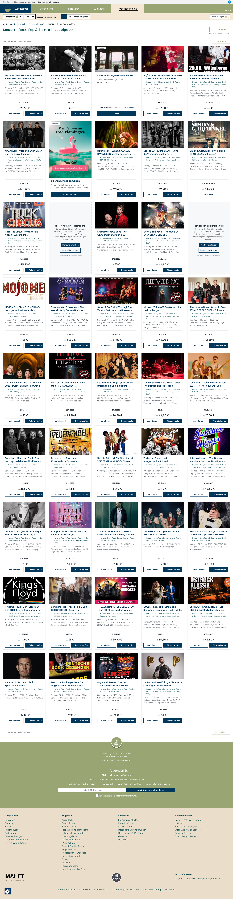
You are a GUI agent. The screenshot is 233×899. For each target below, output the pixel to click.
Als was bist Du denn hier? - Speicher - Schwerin (20, 684)
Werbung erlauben (70, 245)
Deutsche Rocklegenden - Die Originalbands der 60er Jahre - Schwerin (67, 685)
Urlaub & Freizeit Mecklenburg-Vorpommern (197, 878)
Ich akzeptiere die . (118, 796)
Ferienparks (11, 833)
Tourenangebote (70, 865)
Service (228, 10)
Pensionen (10, 819)
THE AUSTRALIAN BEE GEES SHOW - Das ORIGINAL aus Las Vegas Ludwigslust (115, 609)
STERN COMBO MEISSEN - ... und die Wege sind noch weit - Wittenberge (160, 153)
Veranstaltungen (36, 24)
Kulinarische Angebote (73, 833)
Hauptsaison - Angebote (74, 852)
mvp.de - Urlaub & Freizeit (116, 756)
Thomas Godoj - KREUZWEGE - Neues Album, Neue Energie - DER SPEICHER (115, 534)
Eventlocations (69, 826)
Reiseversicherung (152, 889)
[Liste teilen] (212, 29)
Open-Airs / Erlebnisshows (188, 829)
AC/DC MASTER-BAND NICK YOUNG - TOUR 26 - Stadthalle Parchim (162, 77)
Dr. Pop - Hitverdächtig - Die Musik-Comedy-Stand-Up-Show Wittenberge (162, 685)
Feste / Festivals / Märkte (188, 819)
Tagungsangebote (71, 839)
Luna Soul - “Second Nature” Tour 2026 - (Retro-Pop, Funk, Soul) (208, 384)
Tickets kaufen (35, 113)
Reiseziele (123, 839)
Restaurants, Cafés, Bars (130, 833)
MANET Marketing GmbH (120, 760)
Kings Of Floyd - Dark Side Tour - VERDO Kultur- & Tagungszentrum (23, 608)
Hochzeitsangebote (71, 856)
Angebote (67, 815)
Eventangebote (69, 836)
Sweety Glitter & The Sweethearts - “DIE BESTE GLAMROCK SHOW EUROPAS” (116, 461)
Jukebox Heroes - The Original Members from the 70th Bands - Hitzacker (207, 461)
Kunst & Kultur (125, 826)
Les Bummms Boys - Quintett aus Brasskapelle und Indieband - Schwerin (115, 385)
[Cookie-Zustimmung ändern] (8, 891)
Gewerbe (122, 836)
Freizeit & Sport (126, 823)
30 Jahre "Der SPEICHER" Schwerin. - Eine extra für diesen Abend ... (24, 77)
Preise (29, 16)
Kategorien (10, 16)
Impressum (84, 889)
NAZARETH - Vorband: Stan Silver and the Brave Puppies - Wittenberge (23, 153)
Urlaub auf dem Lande (16, 839)
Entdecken (123, 815)
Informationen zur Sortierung (219, 33)
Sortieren (221, 29)
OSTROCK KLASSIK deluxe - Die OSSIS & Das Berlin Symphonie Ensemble (206, 609)
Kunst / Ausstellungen (186, 826)
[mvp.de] (229, 2)
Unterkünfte (11, 815)
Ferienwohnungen (14, 836)
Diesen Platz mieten (70, 250)
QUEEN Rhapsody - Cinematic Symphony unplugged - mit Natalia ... (162, 609)
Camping (9, 823)
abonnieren (150, 790)
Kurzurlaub (67, 819)
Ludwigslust (48, 2)
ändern (131, 107)
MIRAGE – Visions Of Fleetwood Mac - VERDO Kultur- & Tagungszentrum (68, 385)
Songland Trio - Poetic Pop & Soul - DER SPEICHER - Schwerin (70, 608)
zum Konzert (14, 113)
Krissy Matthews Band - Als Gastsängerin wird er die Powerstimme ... (112, 234)
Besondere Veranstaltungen (132, 829)
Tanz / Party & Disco (185, 836)
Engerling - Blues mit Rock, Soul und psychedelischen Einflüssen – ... (24, 460)
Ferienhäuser (11, 829)
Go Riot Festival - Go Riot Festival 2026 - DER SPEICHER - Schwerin (23, 384)
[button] (23, 7)
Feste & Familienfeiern (73, 846)
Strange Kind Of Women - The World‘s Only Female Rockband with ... (68, 310)
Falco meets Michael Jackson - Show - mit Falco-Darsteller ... (206, 77)
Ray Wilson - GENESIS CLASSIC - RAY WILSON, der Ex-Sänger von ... (116, 152)
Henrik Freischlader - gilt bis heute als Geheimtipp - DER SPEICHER (208, 533)
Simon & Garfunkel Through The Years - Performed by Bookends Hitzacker (114, 310)
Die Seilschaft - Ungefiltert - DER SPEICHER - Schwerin (161, 533)
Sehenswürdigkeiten (128, 819)
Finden (116, 113)
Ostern (65, 859)
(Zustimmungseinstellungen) (125, 889)
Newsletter (170, 889)
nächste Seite (220, 41)
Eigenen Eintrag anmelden (65, 180)
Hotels (8, 826)
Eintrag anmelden (66, 889)
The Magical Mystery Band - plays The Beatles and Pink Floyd (161, 384)
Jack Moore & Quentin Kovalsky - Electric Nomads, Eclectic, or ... (23, 533)
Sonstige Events (183, 833)
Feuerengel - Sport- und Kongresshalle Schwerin (64, 460)
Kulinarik (179, 823)
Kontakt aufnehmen (70, 194)
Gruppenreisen (69, 849)
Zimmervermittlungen (16, 842)
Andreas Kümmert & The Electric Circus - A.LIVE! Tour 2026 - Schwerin (69, 78)
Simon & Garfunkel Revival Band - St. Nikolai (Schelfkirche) (208, 152)
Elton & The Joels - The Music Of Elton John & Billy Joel (160, 233)
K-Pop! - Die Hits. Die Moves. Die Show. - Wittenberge (68, 533)
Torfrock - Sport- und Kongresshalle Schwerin (156, 460)
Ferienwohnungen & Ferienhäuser (115, 75)
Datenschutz (100, 889)
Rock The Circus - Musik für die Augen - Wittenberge (21, 233)
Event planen (68, 823)
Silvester (66, 862)
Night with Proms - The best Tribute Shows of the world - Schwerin (112, 685)
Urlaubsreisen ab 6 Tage (74, 869)
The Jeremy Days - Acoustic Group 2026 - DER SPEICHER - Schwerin (208, 309)
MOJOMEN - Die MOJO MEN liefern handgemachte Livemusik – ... (23, 309)
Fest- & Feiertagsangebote (75, 829)
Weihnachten (68, 842)
